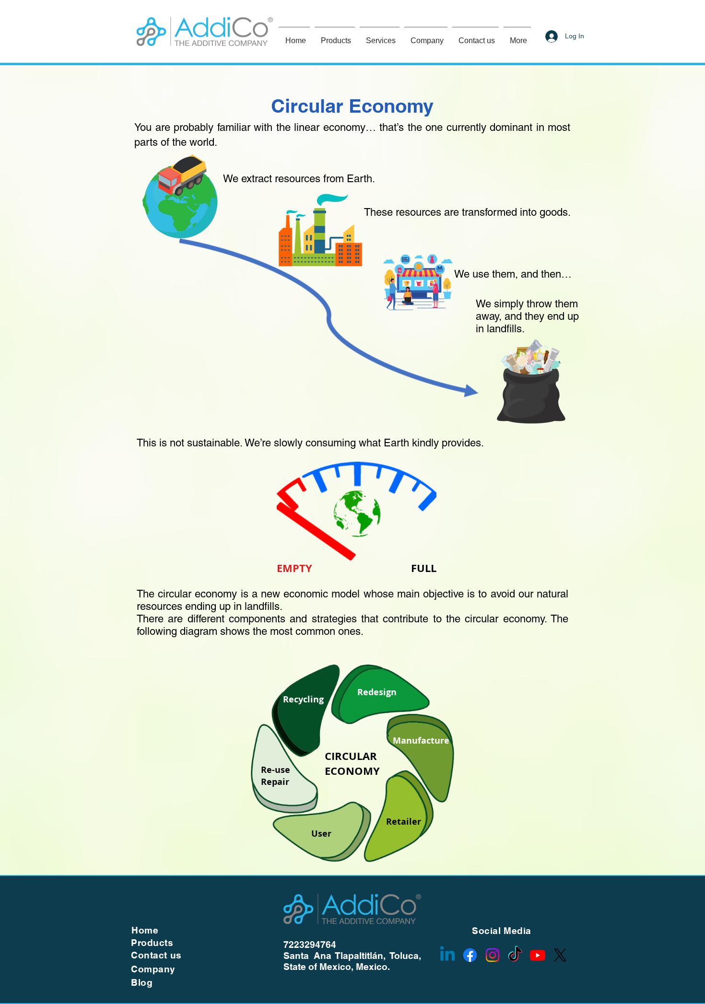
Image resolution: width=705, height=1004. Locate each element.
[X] (560, 955)
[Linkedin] (447, 955)
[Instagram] (492, 955)
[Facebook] (470, 955)
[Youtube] (538, 955)
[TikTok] (515, 955)
